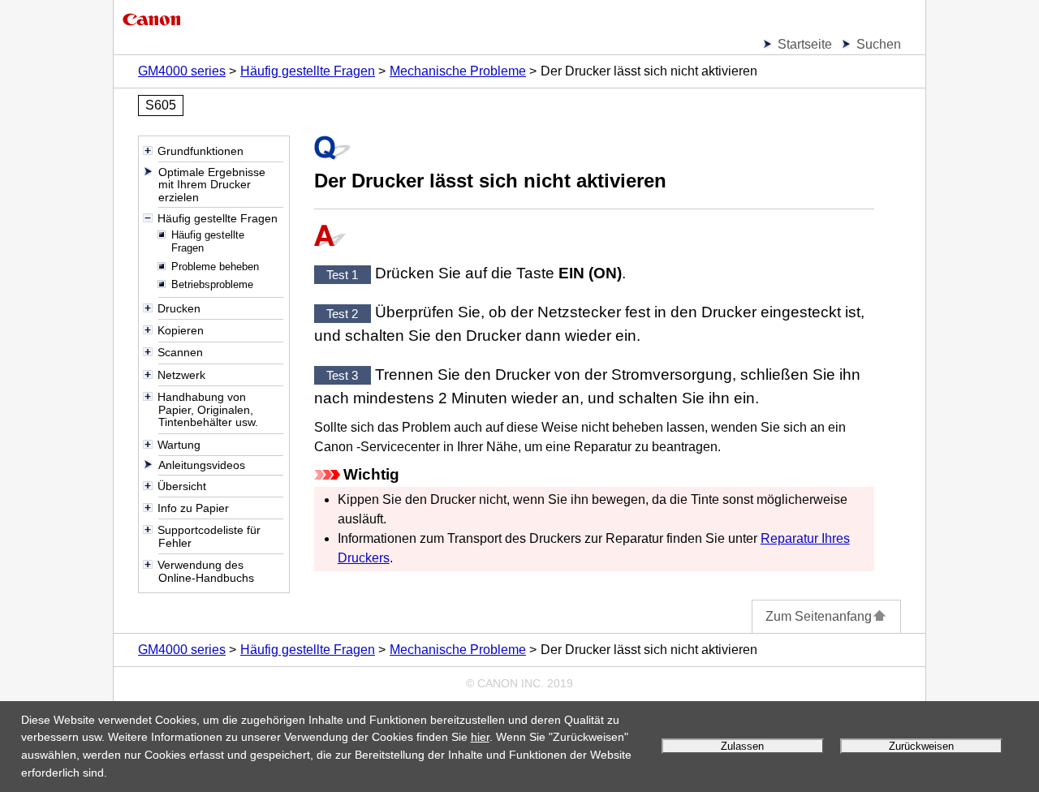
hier (480, 736)
